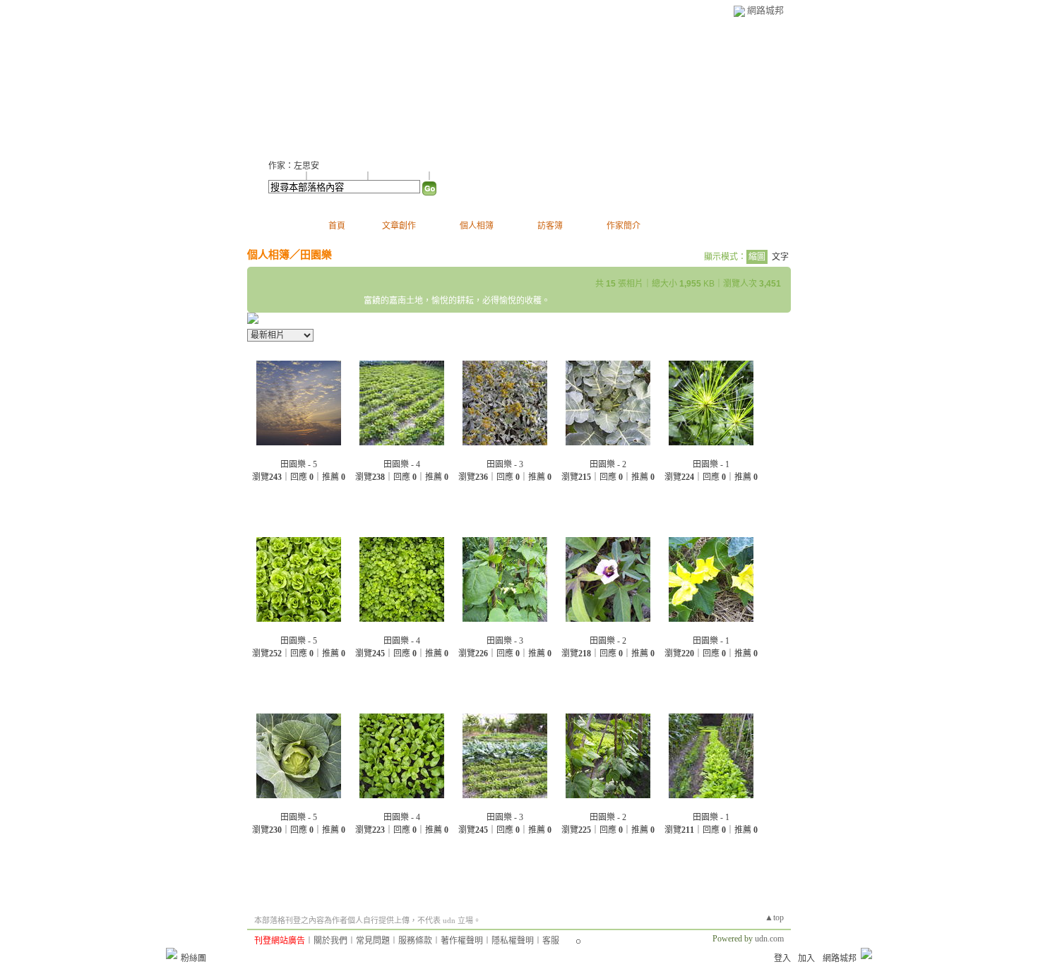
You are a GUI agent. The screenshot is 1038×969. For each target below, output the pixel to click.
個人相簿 (477, 226)
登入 (782, 958)
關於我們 (330, 941)
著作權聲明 (462, 941)
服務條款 (415, 941)
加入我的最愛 (399, 176)
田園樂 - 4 (401, 464)
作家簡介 (623, 226)
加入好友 (285, 176)
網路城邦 (765, 10)
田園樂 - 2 (608, 464)
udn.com (769, 939)
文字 (780, 257)
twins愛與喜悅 (323, 85)
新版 (423, 85)
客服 (550, 941)
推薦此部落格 (338, 176)
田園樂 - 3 (505, 464)
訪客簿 (550, 226)
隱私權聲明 (512, 941)
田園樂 (316, 254)
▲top (774, 917)
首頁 (336, 226)
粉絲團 (193, 958)
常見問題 (373, 941)
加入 (806, 958)
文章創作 (399, 226)
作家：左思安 (293, 166)
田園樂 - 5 (298, 464)
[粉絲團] (171, 953)
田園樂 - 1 (711, 464)
